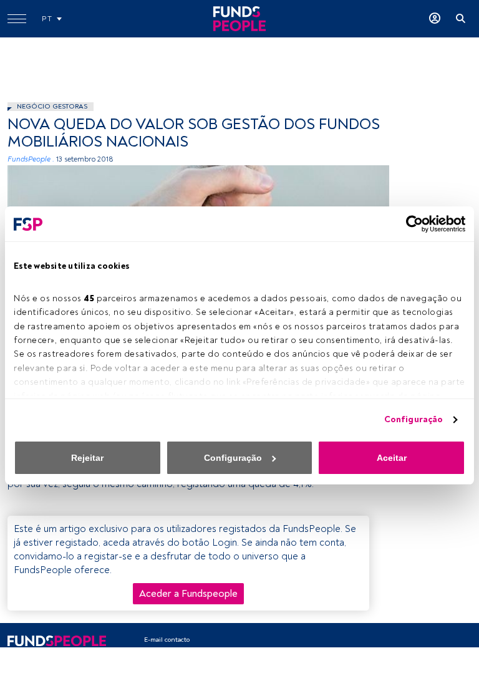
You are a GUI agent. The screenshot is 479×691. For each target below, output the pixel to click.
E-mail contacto (167, 639)
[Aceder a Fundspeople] (434, 18)
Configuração (413, 419)
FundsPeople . (30, 159)
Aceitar (392, 458)
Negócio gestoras (52, 106)
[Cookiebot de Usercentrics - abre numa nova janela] (410, 224)
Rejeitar (87, 458)
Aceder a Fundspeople (188, 593)
